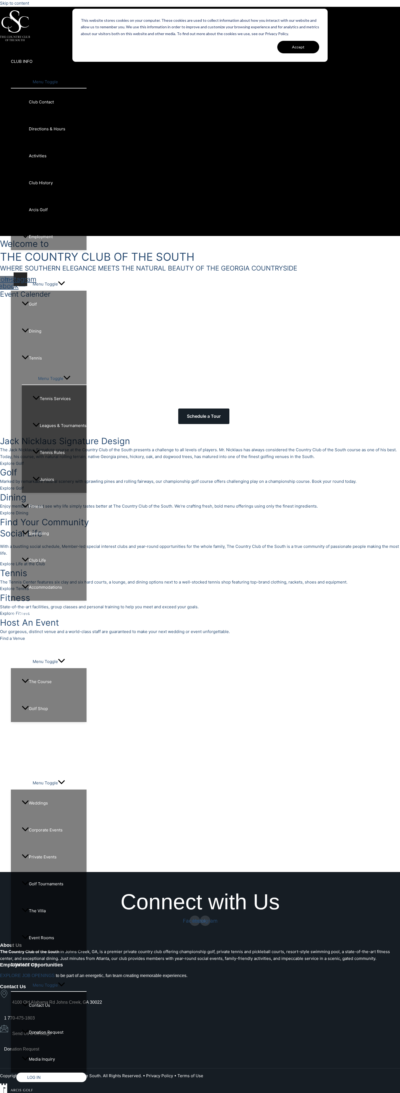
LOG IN (34, 1077)
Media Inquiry (42, 1059)
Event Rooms (41, 937)
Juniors (47, 479)
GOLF (16, 641)
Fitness (36, 506)
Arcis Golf (38, 209)
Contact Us (39, 1005)
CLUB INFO (21, 61)
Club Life (37, 560)
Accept (298, 47)
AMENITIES (22, 263)
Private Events (43, 856)
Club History (41, 182)
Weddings (38, 803)
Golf (33, 304)
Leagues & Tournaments (63, 425)
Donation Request (46, 1032)
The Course (40, 681)
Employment (41, 236)
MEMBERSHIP (24, 614)
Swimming (39, 533)
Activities (38, 155)
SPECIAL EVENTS (28, 762)
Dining (35, 331)
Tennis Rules (52, 452)
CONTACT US (24, 964)
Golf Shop (38, 708)
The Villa (37, 910)
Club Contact (41, 102)
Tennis (35, 358)
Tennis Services (55, 398)
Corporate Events (46, 830)
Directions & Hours (47, 128)
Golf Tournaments (46, 883)
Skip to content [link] (14, 3)
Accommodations (45, 587)
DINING (18, 735)
